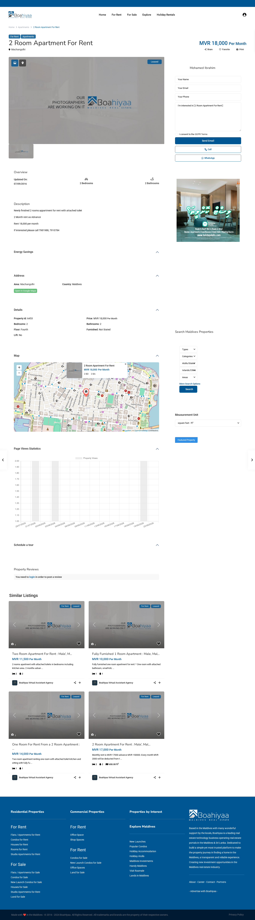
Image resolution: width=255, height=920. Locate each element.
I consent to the (193, 134)
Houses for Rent (19, 844)
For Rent (116, 14)
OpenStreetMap (141, 430)
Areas (185, 377)
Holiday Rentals (166, 14)
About (192, 882)
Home (102, 14)
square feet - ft (185, 422)
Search (189, 389)
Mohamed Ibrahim (202, 68)
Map (16, 355)
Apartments (23, 27)
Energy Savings (23, 252)
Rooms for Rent (19, 849)
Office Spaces (77, 867)
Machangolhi (18, 49)
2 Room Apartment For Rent (99, 365)
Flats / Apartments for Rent (25, 834)
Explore (146, 14)
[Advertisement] (208, 286)
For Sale (132, 14)
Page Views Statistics (27, 448)
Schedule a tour (23, 545)
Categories (187, 356)
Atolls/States (188, 363)
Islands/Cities (189, 370)
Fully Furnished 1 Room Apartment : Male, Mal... (126, 654)
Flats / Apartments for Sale (25, 872)
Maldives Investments (141, 861)
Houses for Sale (19, 887)
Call (209, 149)
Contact (210, 882)
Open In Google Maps (25, 290)
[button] (87, 392)
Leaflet (128, 430)
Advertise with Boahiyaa (203, 891)
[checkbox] (176, 134)
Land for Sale (18, 896)
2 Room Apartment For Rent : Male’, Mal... (121, 744)
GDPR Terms (201, 134)
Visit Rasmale (137, 870)
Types (185, 349)
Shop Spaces (77, 839)
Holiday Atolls (137, 856)
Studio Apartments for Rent (25, 854)
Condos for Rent (19, 839)
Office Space (77, 834)
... (42, 668)
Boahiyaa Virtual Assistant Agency (36, 682)
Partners (221, 882)
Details (18, 309)
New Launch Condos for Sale (26, 882)
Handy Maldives (138, 865)
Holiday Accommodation (143, 851)
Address (19, 275)
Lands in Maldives (139, 875)
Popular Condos (138, 846)
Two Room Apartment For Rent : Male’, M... (42, 654)
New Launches (138, 841)
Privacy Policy (236, 914)
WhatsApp (209, 158)
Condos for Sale (19, 877)
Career (201, 882)
